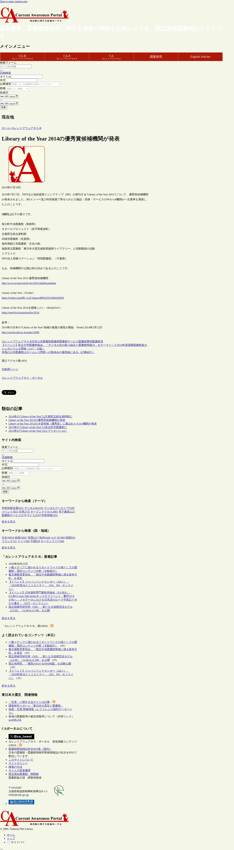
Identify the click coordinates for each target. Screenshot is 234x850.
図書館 (55, 341)
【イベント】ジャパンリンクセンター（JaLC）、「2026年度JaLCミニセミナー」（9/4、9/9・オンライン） (41, 585)
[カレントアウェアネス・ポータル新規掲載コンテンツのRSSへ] (20, 745)
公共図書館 (44, 341)
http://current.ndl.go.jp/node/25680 (20, 332)
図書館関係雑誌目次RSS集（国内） (30, 748)
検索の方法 (15, 766)
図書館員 (97, 341)
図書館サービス (68, 341)
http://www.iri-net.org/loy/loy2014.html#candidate (29, 283)
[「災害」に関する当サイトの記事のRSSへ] (53, 702)
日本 (34, 341)
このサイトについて (21, 759)
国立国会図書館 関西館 (24, 774)
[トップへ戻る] (1, 849)
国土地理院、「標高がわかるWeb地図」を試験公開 (40, 663)
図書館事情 (85, 341)
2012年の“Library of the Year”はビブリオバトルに (38, 430)
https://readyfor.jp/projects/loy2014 (20, 312)
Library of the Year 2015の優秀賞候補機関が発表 (37, 420)
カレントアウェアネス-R (17, 341)
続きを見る (8, 521)
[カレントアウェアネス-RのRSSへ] (52, 626)
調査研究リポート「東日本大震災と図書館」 (36, 705)
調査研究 (156, 56)
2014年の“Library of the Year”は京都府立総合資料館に (40, 416)
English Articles (200, 56)
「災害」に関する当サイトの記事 (29, 702)
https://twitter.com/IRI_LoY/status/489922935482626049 (33, 297)
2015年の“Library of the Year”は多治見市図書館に (38, 427)
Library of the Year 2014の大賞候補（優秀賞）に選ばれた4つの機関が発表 (53, 423)
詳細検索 (5, 72)
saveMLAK (15, 719)
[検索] (1, 70)
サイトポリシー (18, 763)
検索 (3, 107)
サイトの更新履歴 (19, 770)
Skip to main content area (13, 1)
